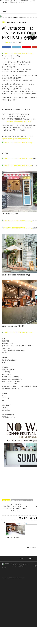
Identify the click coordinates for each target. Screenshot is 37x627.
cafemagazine (8, 42)
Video (20, 27)
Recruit (22, 17)
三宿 (31, 500)
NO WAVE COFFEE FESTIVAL (17, 500)
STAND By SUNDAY (31, 547)
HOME (9, 17)
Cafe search (22, 22)
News (15, 17)
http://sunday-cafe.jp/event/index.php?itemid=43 (16, 139)
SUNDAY (27, 500)
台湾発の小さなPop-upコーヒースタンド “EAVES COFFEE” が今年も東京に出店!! (15, 508)
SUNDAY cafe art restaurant (13, 537)
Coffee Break (11, 27)
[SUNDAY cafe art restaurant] (15, 535)
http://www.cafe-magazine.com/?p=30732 (18, 121)
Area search (11, 22)
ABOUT (30, 558)
